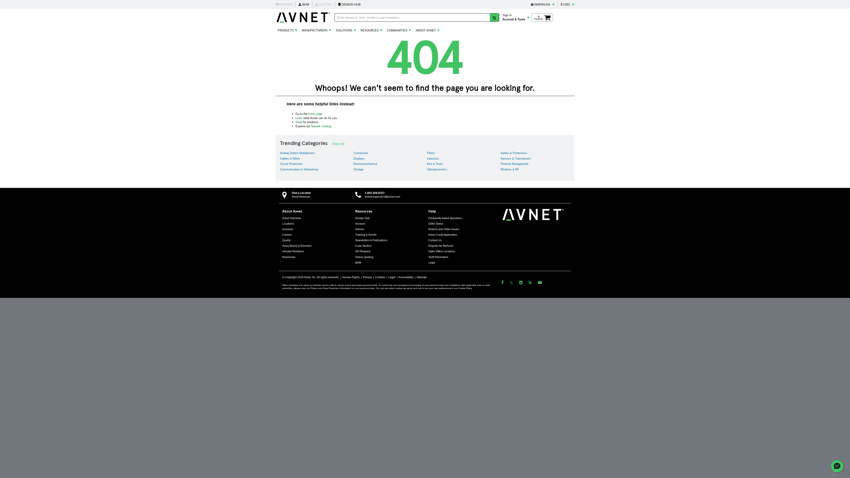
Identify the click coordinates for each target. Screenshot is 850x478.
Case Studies (363, 245)
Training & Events (366, 234)
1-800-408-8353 (374, 193)
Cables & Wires (290, 158)
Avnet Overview (291, 218)
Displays (359, 158)
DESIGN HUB (351, 4)
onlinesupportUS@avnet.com (382, 196)
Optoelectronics (437, 169)
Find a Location (301, 193)
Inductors (433, 158)
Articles (359, 229)
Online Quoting (364, 257)
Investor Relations (293, 251)
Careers (287, 234)
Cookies (380, 277)
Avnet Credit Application (442, 234)
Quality (286, 240)
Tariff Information (438, 257)
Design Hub (362, 218)
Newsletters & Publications (371, 240)
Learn (299, 118)
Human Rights (351, 277)
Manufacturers (315, 30)
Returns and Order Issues (443, 229)
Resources (370, 30)
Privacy (367, 277)
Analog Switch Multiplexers (297, 153)
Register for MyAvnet (440, 245)
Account (360, 223)
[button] (543, 4)
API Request (362, 251)
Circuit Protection (291, 164)
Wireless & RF (509, 169)
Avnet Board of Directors (296, 245)
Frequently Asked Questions (445, 218)
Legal (431, 262)
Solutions (344, 30)
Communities (397, 30)
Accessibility (405, 277)
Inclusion (287, 229)
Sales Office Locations (441, 251)
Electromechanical (365, 164)
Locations (288, 223)
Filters (431, 153)
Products (286, 30)
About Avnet (426, 30)
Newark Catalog (321, 126)
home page (315, 114)
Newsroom (288, 257)
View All (338, 143)
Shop (299, 122)
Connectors (361, 153)
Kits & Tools (435, 164)
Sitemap (422, 277)
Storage (358, 169)
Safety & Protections (513, 153)
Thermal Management (514, 164)
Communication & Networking (299, 169)
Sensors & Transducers (515, 158)
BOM (305, 4)
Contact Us (435, 240)
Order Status (435, 223)
